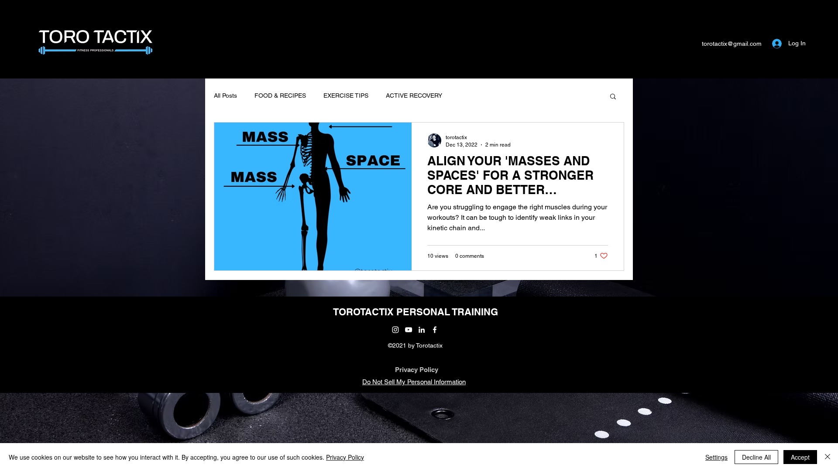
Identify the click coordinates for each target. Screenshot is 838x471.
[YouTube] (408, 329)
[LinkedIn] (421, 329)
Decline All (756, 457)
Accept (800, 457)
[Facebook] (434, 329)
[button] (613, 97)
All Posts (225, 95)
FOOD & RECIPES (280, 95)
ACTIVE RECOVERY (414, 95)
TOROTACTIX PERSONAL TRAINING (415, 311)
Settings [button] (716, 457)
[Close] (827, 457)
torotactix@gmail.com (732, 43)
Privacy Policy (416, 369)
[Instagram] (395, 329)
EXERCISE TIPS (345, 95)
